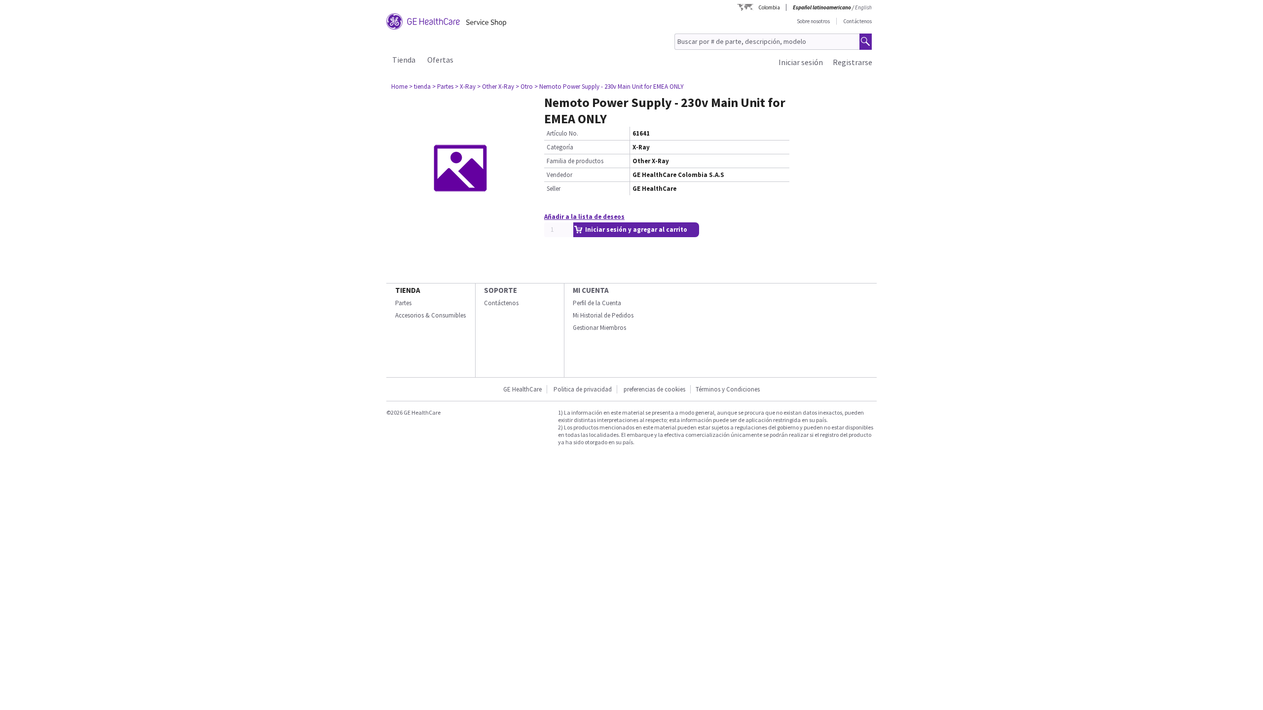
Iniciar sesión (801, 62)
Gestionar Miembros (599, 327)
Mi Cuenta (591, 290)
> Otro (524, 86)
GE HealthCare (522, 389)
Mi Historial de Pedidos (603, 315)
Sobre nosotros (813, 21)
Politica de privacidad (583, 389)
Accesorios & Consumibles (430, 315)
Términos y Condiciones (728, 389)
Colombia (769, 7)
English (863, 7)
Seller (553, 188)
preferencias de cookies (654, 389)
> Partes (442, 86)
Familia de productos (575, 161)
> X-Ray (465, 86)
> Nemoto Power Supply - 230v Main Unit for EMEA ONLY (609, 86)
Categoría (560, 147)
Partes (403, 303)
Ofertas (440, 60)
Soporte (500, 290)
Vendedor (559, 175)
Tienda (403, 60)
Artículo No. (562, 133)
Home (399, 86)
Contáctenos (857, 21)
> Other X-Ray (495, 86)
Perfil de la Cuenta (597, 303)
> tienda (420, 86)
